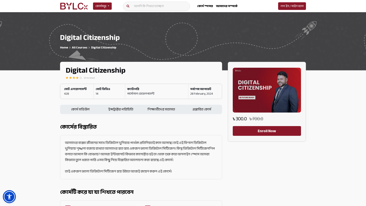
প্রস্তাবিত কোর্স (202, 109)
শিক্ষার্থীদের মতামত (161, 109)
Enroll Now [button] (267, 130)
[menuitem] (205, 6)
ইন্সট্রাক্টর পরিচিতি (120, 109)
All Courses (79, 47)
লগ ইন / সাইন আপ (292, 6)
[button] (9, 196)
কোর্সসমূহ (101, 6)
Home (64, 47)
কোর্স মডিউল (80, 109)
